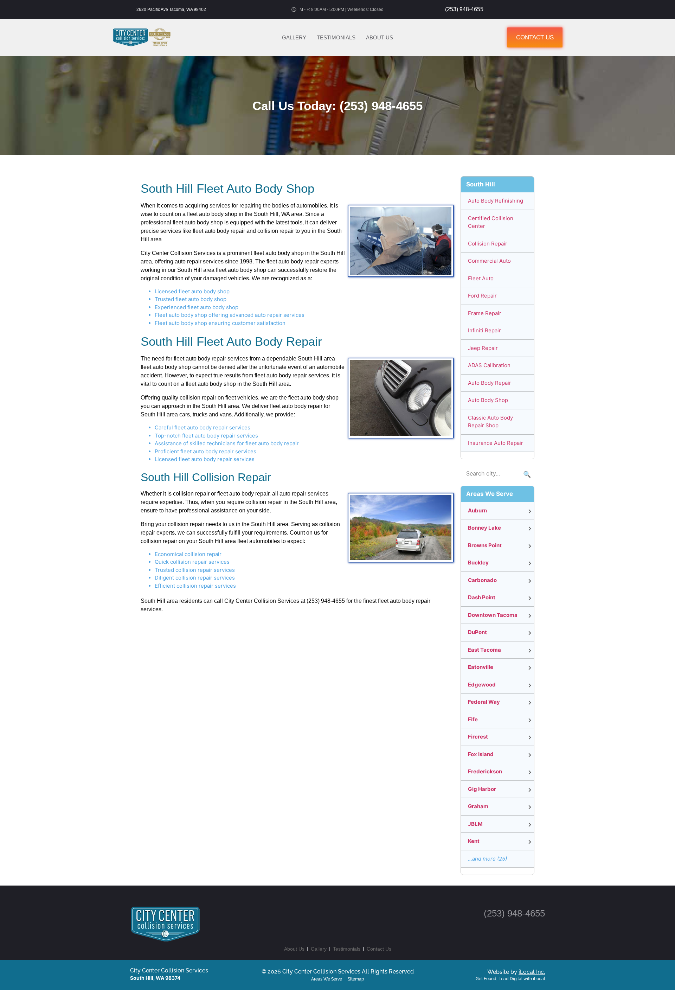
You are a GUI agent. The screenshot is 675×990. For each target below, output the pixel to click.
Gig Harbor (482, 789)
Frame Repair (484, 313)
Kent (474, 841)
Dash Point (481, 597)
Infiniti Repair (484, 330)
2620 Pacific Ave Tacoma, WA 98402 (171, 9)
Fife (473, 719)
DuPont (477, 632)
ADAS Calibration (489, 365)
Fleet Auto (481, 278)
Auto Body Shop (488, 400)
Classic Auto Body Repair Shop (490, 421)
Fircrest (478, 736)
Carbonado (482, 580)
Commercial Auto (489, 260)
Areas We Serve (326, 979)
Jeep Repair (483, 348)
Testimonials (336, 37)
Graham (478, 806)
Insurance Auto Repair (495, 443)
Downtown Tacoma (493, 615)
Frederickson (485, 771)
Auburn (477, 510)
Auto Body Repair (489, 382)
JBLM (475, 823)
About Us (379, 37)
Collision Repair (487, 243)
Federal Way (484, 701)
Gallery (294, 37)
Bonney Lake (484, 527)
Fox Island (481, 754)
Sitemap (356, 979)
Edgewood (482, 684)
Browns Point (485, 545)
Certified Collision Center (490, 222)
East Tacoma (484, 649)
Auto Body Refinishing (495, 200)
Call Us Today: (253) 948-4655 (337, 106)
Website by (516, 972)
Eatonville (480, 667)
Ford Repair (482, 295)
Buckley (478, 562)
